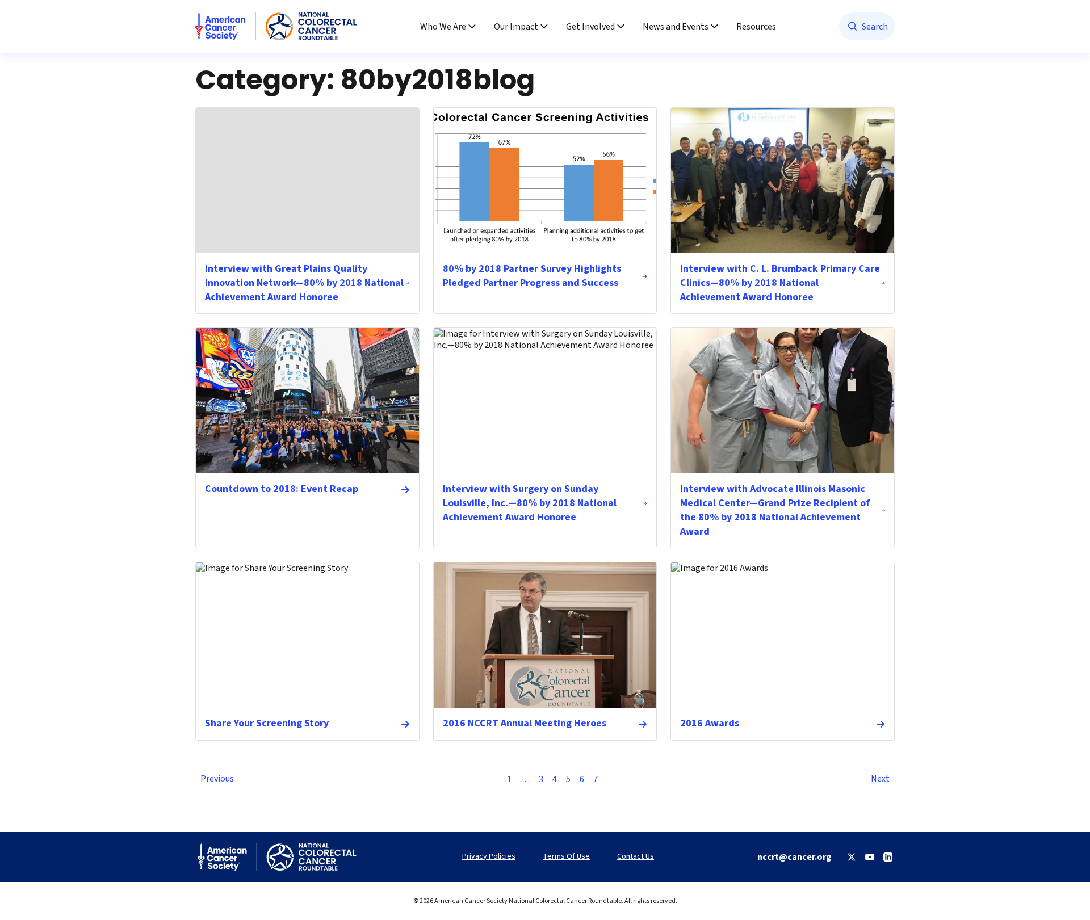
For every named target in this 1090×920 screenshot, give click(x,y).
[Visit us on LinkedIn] (888, 857)
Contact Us (635, 856)
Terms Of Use (566, 856)
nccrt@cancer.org (794, 857)
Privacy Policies (488, 856)
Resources (756, 26)
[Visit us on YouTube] (870, 857)
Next (880, 778)
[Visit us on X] (851, 857)
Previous (217, 778)
